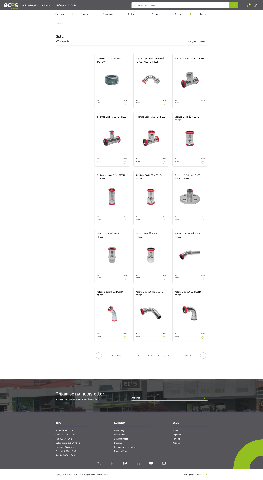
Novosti (178, 14)
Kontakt (204, 14)
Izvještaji (177, 434)
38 (169, 355)
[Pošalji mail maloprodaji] (164, 463)
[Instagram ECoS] (125, 463)
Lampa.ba (204, 474)
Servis (155, 14)
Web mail (177, 430)
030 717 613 (74, 442)
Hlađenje (60, 5)
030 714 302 (66, 438)
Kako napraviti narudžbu (125, 447)
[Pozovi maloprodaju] (99, 463)
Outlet (74, 5)
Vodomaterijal (29, 5)
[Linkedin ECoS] (138, 463)
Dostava (131, 14)
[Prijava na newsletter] (203, 398)
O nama (84, 14)
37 (164, 355)
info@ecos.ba (67, 447)
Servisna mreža (121, 438)
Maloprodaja (119, 434)
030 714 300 (70, 434)
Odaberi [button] (202, 41)
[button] (248, 5)
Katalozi (176, 442)
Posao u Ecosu (121, 451)
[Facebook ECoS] (112, 463)
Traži (233, 5)
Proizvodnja (108, 14)
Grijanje (46, 5)
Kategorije (59, 14)
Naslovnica (58, 23)
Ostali (66, 23)
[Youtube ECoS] (151, 463)
